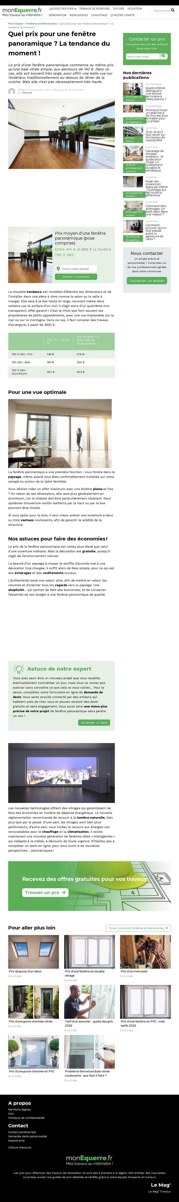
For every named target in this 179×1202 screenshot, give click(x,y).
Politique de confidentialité (26, 1117)
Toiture (118, 8)
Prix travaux (15, 23)
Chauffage (99, 15)
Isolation (134, 8)
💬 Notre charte (122, 15)
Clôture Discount (19, 1147)
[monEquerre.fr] (22, 12)
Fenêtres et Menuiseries (41, 23)
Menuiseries (79, 15)
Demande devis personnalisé (27, 1136)
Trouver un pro (42, 892)
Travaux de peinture (94, 8)
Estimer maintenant (76, 276)
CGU (11, 1113)
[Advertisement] (61, 196)
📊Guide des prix (61, 8)
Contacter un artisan (147, 281)
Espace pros (16, 1140)
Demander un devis (94, 722)
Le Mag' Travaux (159, 1191)
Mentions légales (19, 1109)
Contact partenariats (22, 1132)
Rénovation (57, 15)
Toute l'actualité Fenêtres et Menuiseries (136, 928)
